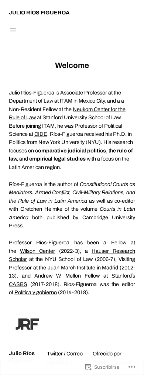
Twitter (55, 354)
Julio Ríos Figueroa (39, 13)
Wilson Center (37, 251)
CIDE (40, 134)
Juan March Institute (71, 268)
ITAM (66, 101)
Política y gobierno (35, 292)
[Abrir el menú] (13, 29)
